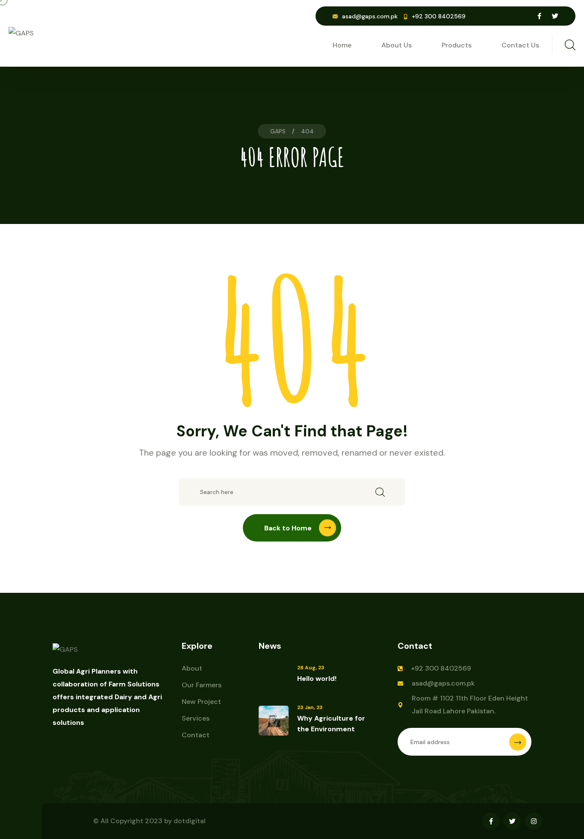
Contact (195, 734)
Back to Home (288, 528)
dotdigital (190, 820)
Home (342, 45)
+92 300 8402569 (441, 668)
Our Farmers (201, 684)
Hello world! (316, 678)
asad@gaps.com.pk (370, 16)
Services (195, 718)
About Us (396, 45)
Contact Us (520, 45)
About (192, 668)
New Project (201, 701)
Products (457, 45)
